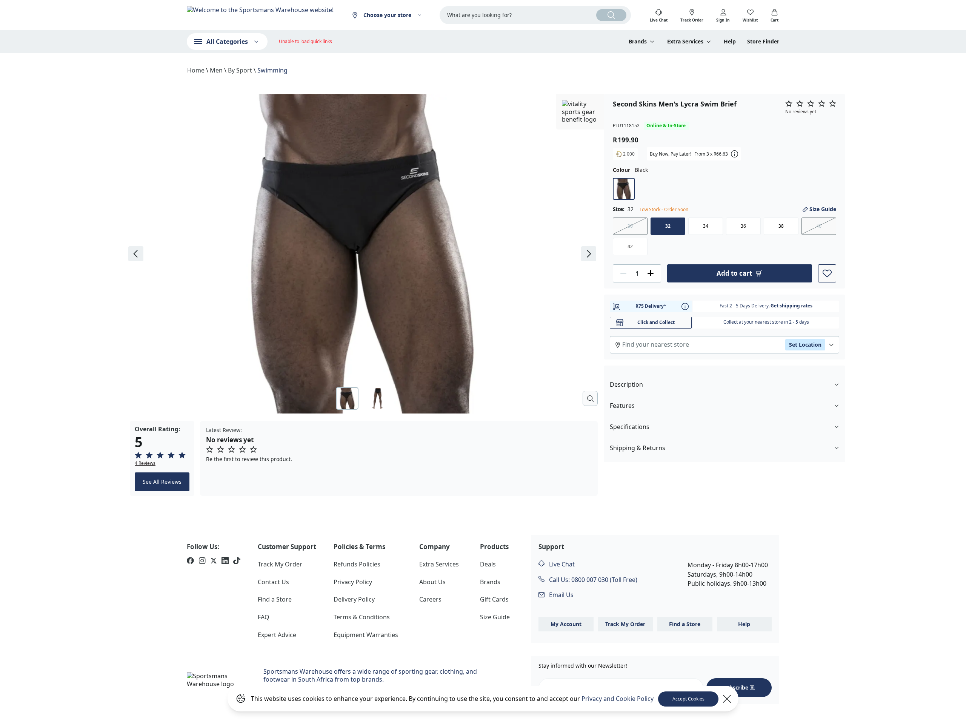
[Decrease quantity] (623, 273)
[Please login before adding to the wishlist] (827, 273)
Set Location (805, 344)
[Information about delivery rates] (685, 306)
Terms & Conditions (362, 617)
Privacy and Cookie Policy (617, 698)
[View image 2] (377, 398)
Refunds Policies (357, 564)
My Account (566, 624)
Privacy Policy (353, 582)
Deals (488, 564)
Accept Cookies (688, 699)
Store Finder (763, 41)
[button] (162, 459)
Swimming (272, 70)
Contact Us (273, 582)
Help (730, 41)
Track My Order (280, 564)
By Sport (240, 70)
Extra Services (439, 564)
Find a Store (275, 599)
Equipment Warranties (366, 635)
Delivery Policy (354, 599)
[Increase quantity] (650, 273)
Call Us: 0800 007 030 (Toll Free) (592, 580)
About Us (432, 582)
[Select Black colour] (624, 189)
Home (196, 70)
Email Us (561, 595)
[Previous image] (135, 253)
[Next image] (588, 253)
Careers (430, 599)
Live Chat (561, 564)
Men (216, 70)
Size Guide (822, 209)
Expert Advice (277, 635)
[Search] (611, 15)
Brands (490, 582)
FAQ (263, 617)
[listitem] (190, 561)
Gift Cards (494, 599)
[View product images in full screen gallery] (590, 398)
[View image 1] (347, 398)
